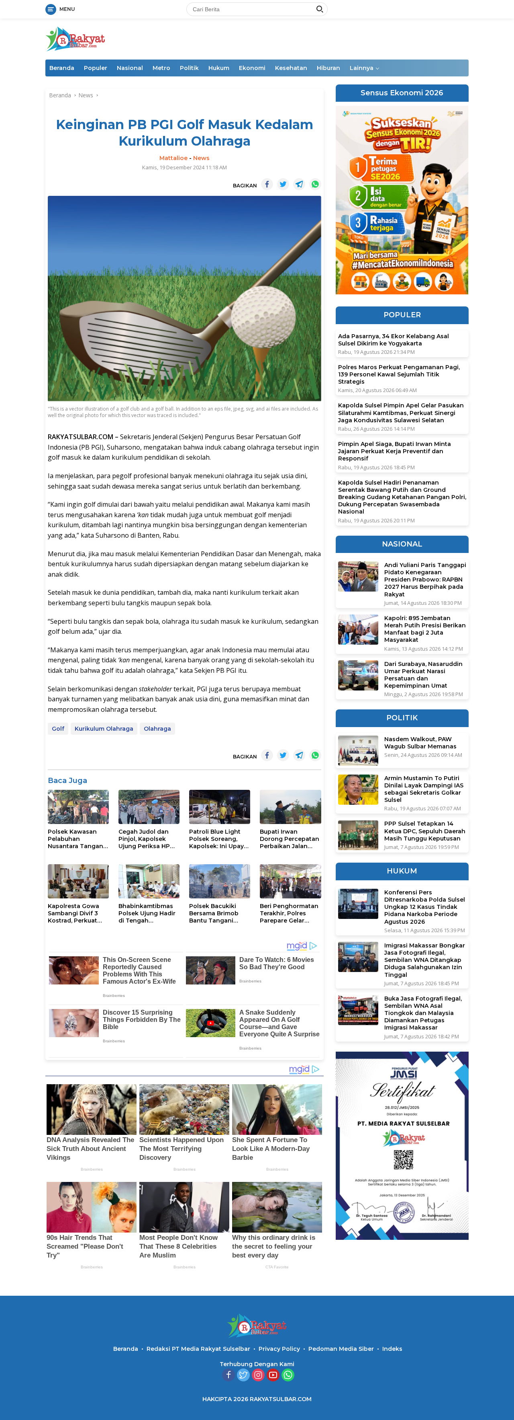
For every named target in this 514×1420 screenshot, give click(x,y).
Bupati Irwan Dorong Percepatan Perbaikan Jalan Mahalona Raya (289, 839)
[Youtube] (273, 1376)
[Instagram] (258, 1376)
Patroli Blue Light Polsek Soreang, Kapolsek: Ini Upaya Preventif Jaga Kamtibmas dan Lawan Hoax (218, 839)
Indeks (392, 1348)
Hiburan (328, 68)
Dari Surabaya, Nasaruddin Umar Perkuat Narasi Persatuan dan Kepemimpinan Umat (423, 675)
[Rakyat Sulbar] (75, 38)
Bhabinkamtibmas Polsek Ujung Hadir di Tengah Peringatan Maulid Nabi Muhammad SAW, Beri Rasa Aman (146, 913)
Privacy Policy (279, 1348)
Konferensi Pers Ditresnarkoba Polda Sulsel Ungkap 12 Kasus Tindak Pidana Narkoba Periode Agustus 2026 (424, 907)
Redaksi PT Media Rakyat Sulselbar (198, 1348)
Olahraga (157, 728)
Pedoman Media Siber (341, 1348)
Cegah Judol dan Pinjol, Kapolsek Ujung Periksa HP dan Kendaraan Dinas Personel (144, 839)
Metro (161, 68)
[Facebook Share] (267, 184)
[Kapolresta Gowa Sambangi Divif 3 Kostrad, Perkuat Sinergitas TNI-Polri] (78, 881)
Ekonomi (252, 68)
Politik (189, 68)
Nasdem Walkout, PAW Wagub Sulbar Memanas (420, 743)
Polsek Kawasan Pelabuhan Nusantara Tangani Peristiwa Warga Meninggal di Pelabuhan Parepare (78, 839)
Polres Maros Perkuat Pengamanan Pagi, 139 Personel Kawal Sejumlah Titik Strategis (399, 374)
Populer (95, 68)
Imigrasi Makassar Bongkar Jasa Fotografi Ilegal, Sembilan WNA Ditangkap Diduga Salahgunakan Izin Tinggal (424, 960)
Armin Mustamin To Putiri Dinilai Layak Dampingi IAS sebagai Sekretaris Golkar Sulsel (423, 789)
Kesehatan (291, 68)
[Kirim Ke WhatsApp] (315, 184)
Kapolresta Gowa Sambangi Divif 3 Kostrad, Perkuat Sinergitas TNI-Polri (77, 913)
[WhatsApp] (287, 1376)
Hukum (218, 68)
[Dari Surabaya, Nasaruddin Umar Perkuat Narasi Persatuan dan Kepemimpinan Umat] (358, 675)
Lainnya (361, 68)
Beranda (61, 68)
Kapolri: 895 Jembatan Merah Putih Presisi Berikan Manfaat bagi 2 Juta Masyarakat (425, 629)
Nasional (130, 68)
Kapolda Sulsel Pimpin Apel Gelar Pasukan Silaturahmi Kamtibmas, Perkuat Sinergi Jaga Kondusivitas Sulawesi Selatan (401, 413)
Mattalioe (173, 158)
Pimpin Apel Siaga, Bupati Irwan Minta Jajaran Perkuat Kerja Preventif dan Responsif (394, 451)
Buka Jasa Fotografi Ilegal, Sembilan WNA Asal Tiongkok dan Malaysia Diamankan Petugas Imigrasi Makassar (423, 1013)
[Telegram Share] (299, 184)
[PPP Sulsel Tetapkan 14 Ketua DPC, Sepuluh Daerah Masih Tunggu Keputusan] (358, 835)
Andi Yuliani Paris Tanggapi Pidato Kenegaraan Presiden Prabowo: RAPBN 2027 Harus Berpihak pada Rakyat (425, 579)
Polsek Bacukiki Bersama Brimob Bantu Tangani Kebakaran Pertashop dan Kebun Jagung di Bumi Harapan (214, 913)
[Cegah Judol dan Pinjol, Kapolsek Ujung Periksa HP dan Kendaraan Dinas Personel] (148, 807)
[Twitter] (243, 1376)
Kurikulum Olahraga (104, 728)
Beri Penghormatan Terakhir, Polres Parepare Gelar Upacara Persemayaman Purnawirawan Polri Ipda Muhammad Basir (289, 913)
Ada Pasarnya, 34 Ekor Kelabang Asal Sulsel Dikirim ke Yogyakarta (393, 340)
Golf (58, 728)
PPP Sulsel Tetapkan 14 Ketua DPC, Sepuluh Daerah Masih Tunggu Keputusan (424, 831)
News (201, 158)
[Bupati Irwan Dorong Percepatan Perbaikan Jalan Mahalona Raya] (290, 807)
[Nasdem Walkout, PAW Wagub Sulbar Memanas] (358, 751)
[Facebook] (228, 1376)
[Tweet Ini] (283, 184)
